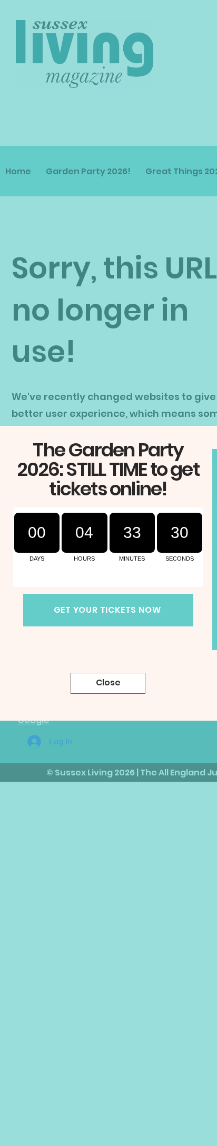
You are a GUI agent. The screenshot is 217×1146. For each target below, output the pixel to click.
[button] (108, 683)
